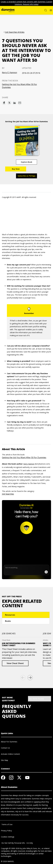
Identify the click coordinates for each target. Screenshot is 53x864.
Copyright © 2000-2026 (10, 848)
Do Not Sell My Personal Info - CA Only (17, 843)
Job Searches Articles (14, 32)
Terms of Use (6, 824)
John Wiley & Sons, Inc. (31, 848)
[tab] (26, 615)
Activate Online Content (10, 754)
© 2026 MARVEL (7, 861)
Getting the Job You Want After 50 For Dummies (19, 86)
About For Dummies (9, 741)
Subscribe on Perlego (26, 176)
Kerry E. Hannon (9, 72)
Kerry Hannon (28, 464)
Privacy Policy (6, 830)
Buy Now (15, 169)
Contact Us (5, 748)
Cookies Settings (7, 837)
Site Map (4, 760)
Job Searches (8, 494)
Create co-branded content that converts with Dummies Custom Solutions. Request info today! (26, 2)
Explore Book (26, 162)
